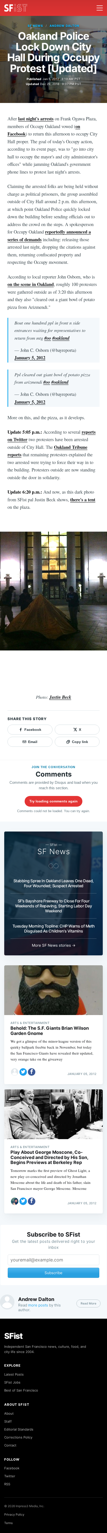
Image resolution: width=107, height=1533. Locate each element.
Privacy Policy (14, 1514)
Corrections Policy (18, 1437)
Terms (8, 1523)
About (9, 1413)
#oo (47, 338)
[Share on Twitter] (23, 1072)
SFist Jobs (12, 1382)
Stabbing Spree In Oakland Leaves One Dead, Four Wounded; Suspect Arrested (53, 883)
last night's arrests (36, 118)
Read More (88, 1303)
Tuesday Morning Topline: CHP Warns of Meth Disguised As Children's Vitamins (53, 928)
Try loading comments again (53, 801)
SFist (13, 1336)
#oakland (60, 338)
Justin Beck (60, 697)
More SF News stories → (53, 945)
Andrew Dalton (64, 26)
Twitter (9, 1476)
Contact (10, 1445)
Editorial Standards (18, 1429)
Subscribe (53, 1272)
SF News (35, 26)
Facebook (11, 1468)
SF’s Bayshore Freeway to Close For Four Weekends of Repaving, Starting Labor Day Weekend (53, 905)
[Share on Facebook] (31, 1072)
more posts (38, 1305)
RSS (7, 1484)
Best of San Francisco (21, 1390)
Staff (8, 1421)
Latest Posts (14, 1374)
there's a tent (82, 499)
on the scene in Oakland (30, 284)
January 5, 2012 (29, 357)
